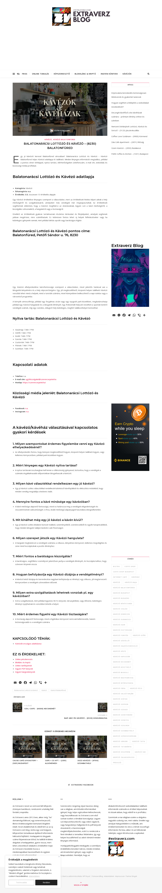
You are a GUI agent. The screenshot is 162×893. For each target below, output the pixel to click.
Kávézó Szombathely (123, 731)
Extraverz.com (19, 697)
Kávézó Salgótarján (123, 694)
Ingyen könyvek (109, 74)
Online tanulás (40, 74)
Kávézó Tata (138, 741)
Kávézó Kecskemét (122, 662)
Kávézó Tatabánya (122, 747)
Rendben (46, 882)
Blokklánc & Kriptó (85, 74)
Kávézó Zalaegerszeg (124, 757)
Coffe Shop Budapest (123, 572)
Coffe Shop (130, 566)
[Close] (59, 856)
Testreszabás (21, 882)
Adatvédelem (34, 876)
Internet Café (120, 577)
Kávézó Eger (119, 625)
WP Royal (86, 876)
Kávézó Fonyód (120, 635)
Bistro (116, 566)
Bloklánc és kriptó (22, 662)
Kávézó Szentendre (123, 715)
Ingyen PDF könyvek (24, 668)
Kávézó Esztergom (122, 630)
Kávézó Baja (131, 582)
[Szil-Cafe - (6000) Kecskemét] (17, 707)
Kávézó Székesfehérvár (124, 736)
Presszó (117, 762)
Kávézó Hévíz (119, 651)
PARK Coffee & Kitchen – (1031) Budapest (129, 154)
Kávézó (48, 139)
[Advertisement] (81, 51)
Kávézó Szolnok (121, 725)
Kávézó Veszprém (121, 752)
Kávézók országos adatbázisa (28, 643)
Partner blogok (131, 876)
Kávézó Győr (139, 635)
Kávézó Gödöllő (121, 641)
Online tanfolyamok (23, 665)
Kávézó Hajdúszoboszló (125, 646)
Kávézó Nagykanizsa (123, 678)
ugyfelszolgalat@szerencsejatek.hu (41, 379)
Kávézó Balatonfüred (64, 139)
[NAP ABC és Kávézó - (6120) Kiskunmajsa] (102, 707)
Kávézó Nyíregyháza (123, 683)
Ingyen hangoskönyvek (25, 672)
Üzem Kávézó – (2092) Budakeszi (126, 148)
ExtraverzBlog (97, 876)
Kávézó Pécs (136, 688)
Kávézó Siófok (120, 699)
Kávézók (127, 74)
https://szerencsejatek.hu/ (34, 382)
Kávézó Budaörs (121, 598)
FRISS (24, 74)
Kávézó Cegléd (120, 609)
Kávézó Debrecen (121, 614)
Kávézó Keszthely (122, 667)
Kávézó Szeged (120, 709)
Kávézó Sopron (120, 704)
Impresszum (120, 876)
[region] (33, 871)
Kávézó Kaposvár (121, 656)
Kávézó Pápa (119, 688)
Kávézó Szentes (121, 720)
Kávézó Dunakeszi (122, 619)
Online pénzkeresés (24, 659)
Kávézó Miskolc (121, 672)
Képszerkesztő (62, 74)
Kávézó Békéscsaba (122, 603)
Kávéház (136, 577)
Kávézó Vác (140, 752)
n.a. (26, 408)
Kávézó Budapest (121, 593)
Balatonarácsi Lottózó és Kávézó (26, 690)
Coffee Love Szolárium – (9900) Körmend (129, 136)
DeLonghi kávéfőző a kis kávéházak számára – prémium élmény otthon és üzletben (127, 116)
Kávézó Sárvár (120, 741)
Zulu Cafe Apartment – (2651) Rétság (127, 142)
